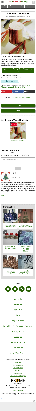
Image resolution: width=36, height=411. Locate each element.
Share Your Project (18, 353)
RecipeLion (18, 373)
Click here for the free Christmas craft (18, 70)
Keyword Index (18, 321)
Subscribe (18, 337)
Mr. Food (18, 370)
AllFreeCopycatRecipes (18, 376)
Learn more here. (18, 390)
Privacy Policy (18, 331)
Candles (18, 106)
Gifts (18, 111)
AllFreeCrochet (18, 365)
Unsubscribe (18, 348)
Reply (3, 196)
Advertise (18, 304)
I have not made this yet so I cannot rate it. (16, 155)
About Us (18, 299)
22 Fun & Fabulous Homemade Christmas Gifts (15, 86)
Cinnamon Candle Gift (18, 140)
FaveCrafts (18, 362)
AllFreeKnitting (18, 368)
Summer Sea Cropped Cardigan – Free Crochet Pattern (25, 272)
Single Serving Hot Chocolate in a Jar (10, 247)
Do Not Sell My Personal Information (18, 326)
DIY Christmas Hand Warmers (21, 97)
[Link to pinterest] (22, 289)
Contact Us (18, 310)
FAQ (18, 315)
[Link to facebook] (8, 289)
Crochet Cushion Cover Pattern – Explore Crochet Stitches (26, 249)
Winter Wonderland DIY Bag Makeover (10, 225)
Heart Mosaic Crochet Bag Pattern (25, 225)
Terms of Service (18, 342)
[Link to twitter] (15, 289)
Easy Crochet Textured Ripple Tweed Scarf (10, 272)
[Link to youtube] (28, 289)
